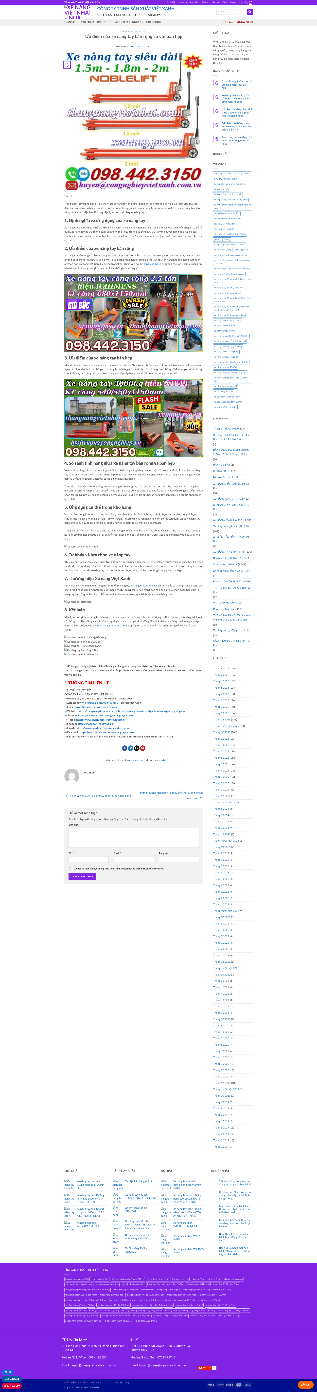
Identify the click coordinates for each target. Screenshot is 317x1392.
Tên (71, 853)
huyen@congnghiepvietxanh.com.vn (96, 707)
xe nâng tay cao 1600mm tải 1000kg (231, 336)
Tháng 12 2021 (221, 961)
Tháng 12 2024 (221, 796)
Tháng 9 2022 (221, 923)
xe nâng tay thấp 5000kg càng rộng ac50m (185, 1311)
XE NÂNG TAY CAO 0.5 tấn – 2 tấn (231, 507)
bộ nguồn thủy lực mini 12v (227, 213)
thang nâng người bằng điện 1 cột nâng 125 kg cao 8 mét (213, 1284)
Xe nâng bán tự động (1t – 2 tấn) (231, 630)
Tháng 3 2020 (221, 1064)
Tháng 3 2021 (221, 1000)
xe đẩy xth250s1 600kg (225, 407)
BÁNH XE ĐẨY (221, 464)
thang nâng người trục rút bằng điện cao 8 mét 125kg (206, 1290)
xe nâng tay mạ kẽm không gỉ (189, 1305)
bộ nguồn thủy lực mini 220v (227, 219)
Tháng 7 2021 (221, 981)
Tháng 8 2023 (221, 860)
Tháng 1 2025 (221, 789)
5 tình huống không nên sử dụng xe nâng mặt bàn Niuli (237, 84)
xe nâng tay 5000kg (149, 1300)
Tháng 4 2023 (221, 885)
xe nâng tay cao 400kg (224, 331)
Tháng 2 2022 (221, 949)
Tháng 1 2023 (221, 904)
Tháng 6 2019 (221, 1121)
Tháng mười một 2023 (226, 840)
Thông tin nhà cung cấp (125, 22)
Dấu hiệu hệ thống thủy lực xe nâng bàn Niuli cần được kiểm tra (236, 126)
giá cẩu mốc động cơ (233, 1279)
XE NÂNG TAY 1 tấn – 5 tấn (229, 551)
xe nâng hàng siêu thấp (239, 269)
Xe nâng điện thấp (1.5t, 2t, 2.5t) (231, 571)
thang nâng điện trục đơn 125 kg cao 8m (145, 1295)
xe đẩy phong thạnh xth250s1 (118, 1321)
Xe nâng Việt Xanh (150, 264)
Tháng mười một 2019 (226, 1089)
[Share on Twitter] (130, 748)
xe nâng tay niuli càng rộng (226, 352)
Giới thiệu (171, 2)
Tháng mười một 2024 (226, 802)
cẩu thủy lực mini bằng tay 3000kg (230, 234)
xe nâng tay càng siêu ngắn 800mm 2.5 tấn (153, 1305)
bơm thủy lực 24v (100, 1279)
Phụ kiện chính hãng (225, 609)
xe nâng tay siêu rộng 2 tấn (226, 357)
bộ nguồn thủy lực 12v (157, 1279)
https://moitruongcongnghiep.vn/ (166, 711)
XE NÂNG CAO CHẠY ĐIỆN (229, 498)
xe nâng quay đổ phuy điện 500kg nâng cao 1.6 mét (232, 299)
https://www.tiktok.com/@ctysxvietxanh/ (100, 719)
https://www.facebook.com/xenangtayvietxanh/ (108, 732)
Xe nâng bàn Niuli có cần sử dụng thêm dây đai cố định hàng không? (236, 98)
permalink (162, 760)
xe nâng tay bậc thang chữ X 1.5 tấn (178, 1300)
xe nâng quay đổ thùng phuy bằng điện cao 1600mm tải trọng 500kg (231, 308)
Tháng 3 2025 (221, 777)
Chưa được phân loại (134, 32)
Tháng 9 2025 (221, 738)
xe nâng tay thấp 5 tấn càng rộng (104, 1311)
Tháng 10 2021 (221, 974)
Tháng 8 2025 (221, 745)
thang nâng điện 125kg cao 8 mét (229, 245)
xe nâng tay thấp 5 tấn (75, 1311)
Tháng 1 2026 (221, 713)
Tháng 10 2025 (221, 732)
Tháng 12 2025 (221, 719)
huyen (149, 46)
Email (117, 853)
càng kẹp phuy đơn (180, 1279)
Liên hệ (215, 2)
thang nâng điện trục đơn (111, 1295)
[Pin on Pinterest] (142, 748)
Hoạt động (153, 22)
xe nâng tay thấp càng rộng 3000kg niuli (230, 379)
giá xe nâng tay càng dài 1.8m (78, 1284)
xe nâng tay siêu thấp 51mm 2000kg (231, 362)
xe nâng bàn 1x (241, 250)
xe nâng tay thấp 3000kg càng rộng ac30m (142, 1311)
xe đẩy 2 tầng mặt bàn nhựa (203, 1316)
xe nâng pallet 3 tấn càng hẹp (123, 1300)
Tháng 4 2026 (221, 694)
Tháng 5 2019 (221, 1127)
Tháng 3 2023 (221, 891)
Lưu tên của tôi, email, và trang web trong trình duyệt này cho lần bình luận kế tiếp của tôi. (119, 868)
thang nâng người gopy (167, 1290)
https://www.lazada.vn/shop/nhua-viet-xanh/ (102, 728)
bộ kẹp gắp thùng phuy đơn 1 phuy (230, 184)
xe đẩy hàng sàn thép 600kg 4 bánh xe (83, 1321)
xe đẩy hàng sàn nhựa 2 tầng (227, 397)
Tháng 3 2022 (221, 942)
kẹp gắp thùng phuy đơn (133, 1284)
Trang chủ (71, 22)
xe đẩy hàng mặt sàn (223, 392)
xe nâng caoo (220, 269)
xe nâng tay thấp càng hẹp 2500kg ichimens (228, 1311)
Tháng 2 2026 (221, 707)
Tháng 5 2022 (221, 936)
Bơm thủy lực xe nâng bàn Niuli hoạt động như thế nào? (237, 140)
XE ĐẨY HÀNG (221, 471)
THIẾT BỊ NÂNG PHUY (226, 428)
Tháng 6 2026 (221, 681)
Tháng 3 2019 (221, 1140)
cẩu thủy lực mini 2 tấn (224, 224)
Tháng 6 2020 (221, 1044)
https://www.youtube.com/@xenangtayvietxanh (106, 715)
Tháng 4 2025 (221, 770)
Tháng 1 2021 (221, 1013)
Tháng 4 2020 (221, 1057)
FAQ (224, 2)
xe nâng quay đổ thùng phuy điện (229, 315)
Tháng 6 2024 (221, 809)
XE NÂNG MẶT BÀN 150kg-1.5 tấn (231, 486)
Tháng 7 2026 (221, 675)
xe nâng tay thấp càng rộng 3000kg (81, 1316)
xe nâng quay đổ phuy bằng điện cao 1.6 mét (232, 280)
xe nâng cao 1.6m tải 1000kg (212, 1295)
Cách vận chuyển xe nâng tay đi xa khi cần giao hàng (100, 796)
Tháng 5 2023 (221, 879)
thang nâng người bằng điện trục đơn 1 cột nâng (87, 1290)
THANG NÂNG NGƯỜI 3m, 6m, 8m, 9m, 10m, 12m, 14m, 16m (231, 617)
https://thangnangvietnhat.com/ (96, 711)
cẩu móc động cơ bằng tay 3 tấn (206, 1279)
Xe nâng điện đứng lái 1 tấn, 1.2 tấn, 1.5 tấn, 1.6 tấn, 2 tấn (231, 437)
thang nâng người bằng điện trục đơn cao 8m (133, 1290)
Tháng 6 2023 (221, 872)
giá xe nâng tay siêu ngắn (107, 1284)
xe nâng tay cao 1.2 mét (225, 326)
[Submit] (250, 12)
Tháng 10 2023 (221, 847)
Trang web (164, 853)
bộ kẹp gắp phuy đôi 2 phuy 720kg (128, 1279)
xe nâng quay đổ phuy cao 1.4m (228, 288)
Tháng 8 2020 (221, 1032)
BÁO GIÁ (305, 1385)
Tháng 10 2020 (221, 1019)
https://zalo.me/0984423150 (101, 702)
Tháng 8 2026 (221, 668)
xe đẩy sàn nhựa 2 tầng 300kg (228, 402)
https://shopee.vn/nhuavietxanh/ (96, 724)
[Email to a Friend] (137, 748)
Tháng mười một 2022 (226, 911)
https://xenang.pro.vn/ (131, 711)
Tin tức (205, 2)
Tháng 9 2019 (221, 1102)
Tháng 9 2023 (221, 853)
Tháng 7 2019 (221, 1115)
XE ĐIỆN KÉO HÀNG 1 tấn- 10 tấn (231, 539)
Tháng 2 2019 (221, 1147)
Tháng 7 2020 (221, 1038)
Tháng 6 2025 (221, 757)
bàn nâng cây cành (222, 174)
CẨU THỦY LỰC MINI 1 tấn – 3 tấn (231, 643)
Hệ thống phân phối (189, 2)
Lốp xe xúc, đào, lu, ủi (225, 477)
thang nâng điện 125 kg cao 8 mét (81, 1295)
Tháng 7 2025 (221, 751)
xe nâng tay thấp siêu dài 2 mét (115, 1316)
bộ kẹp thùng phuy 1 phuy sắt (228, 194)
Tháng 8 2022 (221, 930)
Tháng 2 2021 (221, 1006)
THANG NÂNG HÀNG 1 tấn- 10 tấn (231, 589)
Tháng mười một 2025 (226, 726)
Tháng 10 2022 (221, 917)
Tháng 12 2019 (221, 1083)
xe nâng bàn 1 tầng (222, 250)
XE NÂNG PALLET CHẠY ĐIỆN (231, 520)
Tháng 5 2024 (221, 815)
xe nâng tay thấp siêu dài (225, 386)
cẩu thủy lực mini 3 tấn (224, 229)
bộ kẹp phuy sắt (221, 189)
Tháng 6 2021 (221, 987)
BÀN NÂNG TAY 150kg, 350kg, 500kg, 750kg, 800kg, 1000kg (231, 452)
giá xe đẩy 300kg (222, 240)
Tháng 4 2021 (221, 993)
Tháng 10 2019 (221, 1095)
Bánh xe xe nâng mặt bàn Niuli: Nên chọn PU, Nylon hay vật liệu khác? (234, 1251)
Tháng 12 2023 (221, 834)
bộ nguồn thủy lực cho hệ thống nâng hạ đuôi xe (232, 206)
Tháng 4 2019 (221, 1134)
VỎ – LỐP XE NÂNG (225, 602)
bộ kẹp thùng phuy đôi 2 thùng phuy (231, 200)
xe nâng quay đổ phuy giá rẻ (227, 293)
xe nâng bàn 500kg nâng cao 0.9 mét (231, 255)
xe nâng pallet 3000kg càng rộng (229, 274)
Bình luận (74, 825)
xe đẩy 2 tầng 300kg (142, 1316)
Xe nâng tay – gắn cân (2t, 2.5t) (231, 526)
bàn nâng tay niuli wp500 (77, 1279)
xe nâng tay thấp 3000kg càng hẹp (230, 373)
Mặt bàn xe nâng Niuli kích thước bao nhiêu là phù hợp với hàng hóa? (237, 112)
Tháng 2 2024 (221, 828)
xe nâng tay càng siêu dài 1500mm (113, 1305)
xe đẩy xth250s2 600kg (146, 1321)
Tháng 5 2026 (221, 687)
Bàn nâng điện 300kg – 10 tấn (230, 558)
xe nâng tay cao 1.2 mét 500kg (79, 1305)
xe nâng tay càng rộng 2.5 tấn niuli (230, 341)
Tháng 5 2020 (221, 1051)
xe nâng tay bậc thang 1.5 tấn (227, 321)
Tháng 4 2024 (221, 821)
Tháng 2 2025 (221, 783)
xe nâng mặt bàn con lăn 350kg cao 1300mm (86, 1300)
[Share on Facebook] (124, 748)
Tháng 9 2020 (221, 1025)
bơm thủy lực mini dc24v (225, 179)
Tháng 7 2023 (221, 866)
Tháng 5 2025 (221, 764)
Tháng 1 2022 (221, 955)
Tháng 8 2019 (221, 1108)
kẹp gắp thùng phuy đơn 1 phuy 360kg (165, 1284)
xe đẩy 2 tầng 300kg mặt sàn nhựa (172, 1316)
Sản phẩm (87, 22)
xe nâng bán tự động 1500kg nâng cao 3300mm (231, 261)
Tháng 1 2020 (221, 1076)
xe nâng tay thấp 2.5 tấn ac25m (220, 1305)
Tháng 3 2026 (221, 700)
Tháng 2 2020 (221, 1070)
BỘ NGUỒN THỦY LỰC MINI (230, 581)
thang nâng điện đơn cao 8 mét (181, 1295)
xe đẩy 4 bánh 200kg (229, 1316)
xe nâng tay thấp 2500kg (225, 367)
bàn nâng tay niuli (242, 174)
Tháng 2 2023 (221, 898)
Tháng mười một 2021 (226, 968)
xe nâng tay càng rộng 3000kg (228, 347)
